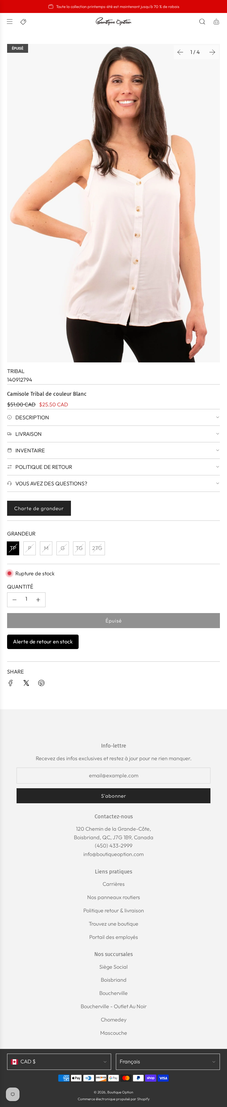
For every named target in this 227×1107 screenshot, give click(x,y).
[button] (180, 52)
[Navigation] (9, 21)
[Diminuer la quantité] (14, 600)
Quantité (20, 586)
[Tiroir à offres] (24, 21)
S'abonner (113, 796)
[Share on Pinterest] (41, 684)
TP (13, 548)
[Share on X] (26, 684)
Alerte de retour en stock (43, 641)
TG (79, 548)
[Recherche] (202, 21)
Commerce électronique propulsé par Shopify (114, 1099)
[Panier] (216, 21)
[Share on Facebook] (11, 684)
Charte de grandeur (39, 508)
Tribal (16, 371)
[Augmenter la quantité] (38, 600)
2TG (97, 548)
